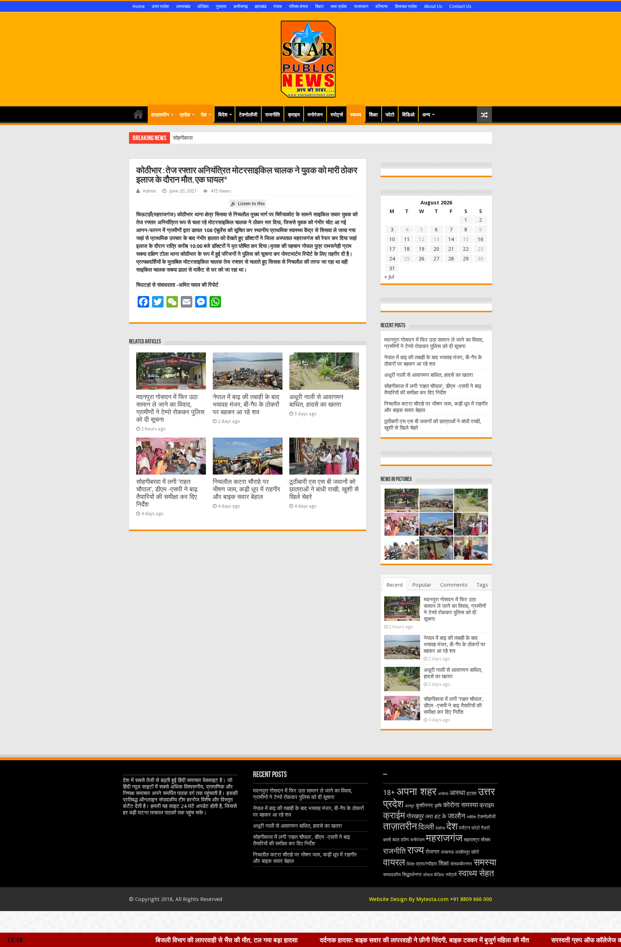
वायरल (394, 862)
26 (421, 258)
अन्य (426, 114)
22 (466, 249)
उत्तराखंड (183, 6)
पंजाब (277, 6)
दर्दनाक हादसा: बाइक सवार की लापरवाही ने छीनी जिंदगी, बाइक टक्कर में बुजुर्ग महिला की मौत (345, 940)
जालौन (456, 816)
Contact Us (460, 6)
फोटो (390, 114)
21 (451, 249)
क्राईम (394, 815)
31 (392, 268)
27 (436, 258)
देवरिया (440, 828)
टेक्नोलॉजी (248, 114)
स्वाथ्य (355, 114)
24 (392, 258)
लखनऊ (447, 852)
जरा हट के (435, 816)
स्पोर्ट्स (337, 114)
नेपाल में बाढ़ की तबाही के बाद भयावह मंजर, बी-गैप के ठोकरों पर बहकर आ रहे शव (246, 404)
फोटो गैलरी (481, 828)
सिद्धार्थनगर (412, 874)
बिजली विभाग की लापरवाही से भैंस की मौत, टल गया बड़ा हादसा (148, 940)
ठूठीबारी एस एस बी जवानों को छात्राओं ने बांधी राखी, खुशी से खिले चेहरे (324, 489)
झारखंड (260, 6)
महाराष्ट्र (471, 839)
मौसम (485, 839)
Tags (482, 585)
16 (480, 239)
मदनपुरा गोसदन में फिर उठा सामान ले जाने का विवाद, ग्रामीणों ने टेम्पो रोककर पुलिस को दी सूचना (170, 408)
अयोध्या (443, 793)
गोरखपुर (415, 816)
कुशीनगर (424, 805)
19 (421, 249)
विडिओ (408, 114)
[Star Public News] (311, 57)
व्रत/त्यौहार (426, 864)
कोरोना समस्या (460, 805)
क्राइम (294, 114)
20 (436, 249)
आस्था (457, 793)
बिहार (319, 6)
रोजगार (433, 852)
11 (407, 239)
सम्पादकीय (392, 874)
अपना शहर (416, 791)
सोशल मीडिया (433, 874)
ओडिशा (203, 6)
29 (466, 258)
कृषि (438, 805)
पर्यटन (464, 828)
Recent (394, 585)
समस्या (485, 862)
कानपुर (409, 806)
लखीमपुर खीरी (467, 852)
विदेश (222, 114)
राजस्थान (361, 6)
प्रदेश (185, 114)
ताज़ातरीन (160, 114)
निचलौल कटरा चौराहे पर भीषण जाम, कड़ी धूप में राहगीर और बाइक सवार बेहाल (246, 489)
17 (392, 249)
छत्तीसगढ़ (241, 6)
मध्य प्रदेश (339, 6)
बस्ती (387, 839)
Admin (149, 191)
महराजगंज (444, 838)
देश (204, 114)
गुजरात (221, 6)
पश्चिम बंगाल (298, 6)
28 (451, 258)
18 (407, 249)
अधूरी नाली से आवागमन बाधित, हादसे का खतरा (316, 400)
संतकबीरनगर (461, 864)
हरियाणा (382, 6)
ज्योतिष (471, 817)
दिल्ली (426, 827)
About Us (433, 6)
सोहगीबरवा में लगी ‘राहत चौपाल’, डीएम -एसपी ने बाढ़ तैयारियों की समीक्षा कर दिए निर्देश (167, 493)
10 (392, 239)
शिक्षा (373, 114)
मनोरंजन (315, 114)
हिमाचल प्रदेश (406, 6)
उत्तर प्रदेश (160, 6)
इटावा (471, 793)
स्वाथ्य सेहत (476, 873)
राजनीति (272, 114)
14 (451, 239)
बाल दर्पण (400, 839)
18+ (389, 793)
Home (138, 6)
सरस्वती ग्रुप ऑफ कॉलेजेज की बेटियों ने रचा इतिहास (533, 940)
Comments (454, 585)
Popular (421, 585)
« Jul (389, 276)
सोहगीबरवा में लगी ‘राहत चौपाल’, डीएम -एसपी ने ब (220, 138)
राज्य (415, 850)
